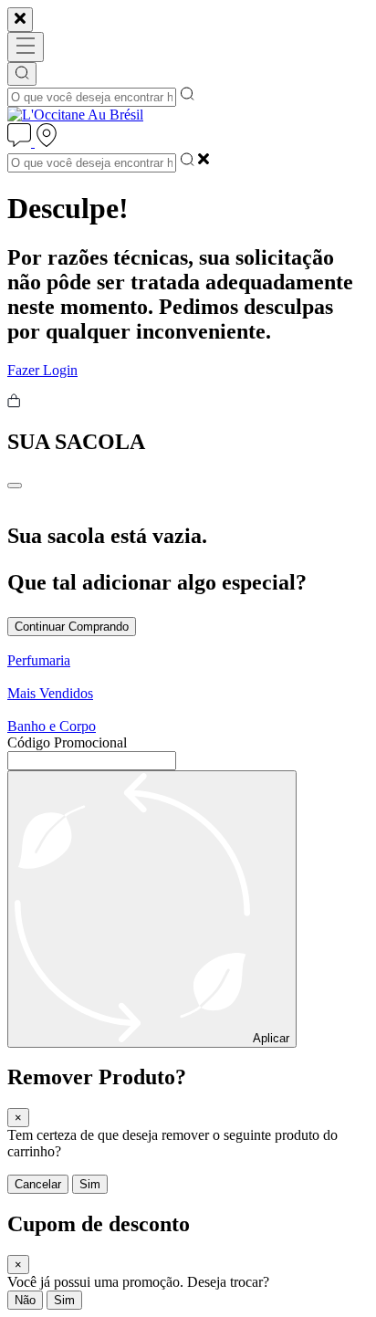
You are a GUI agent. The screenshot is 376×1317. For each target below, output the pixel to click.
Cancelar (38, 1184)
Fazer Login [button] (42, 370)
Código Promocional (67, 742)
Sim (89, 1184)
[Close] (20, 19)
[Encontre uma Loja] (46, 142)
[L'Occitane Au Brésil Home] (75, 114)
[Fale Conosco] (21, 142)
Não (25, 1300)
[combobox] (91, 97)
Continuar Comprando (72, 626)
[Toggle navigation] (25, 47)
